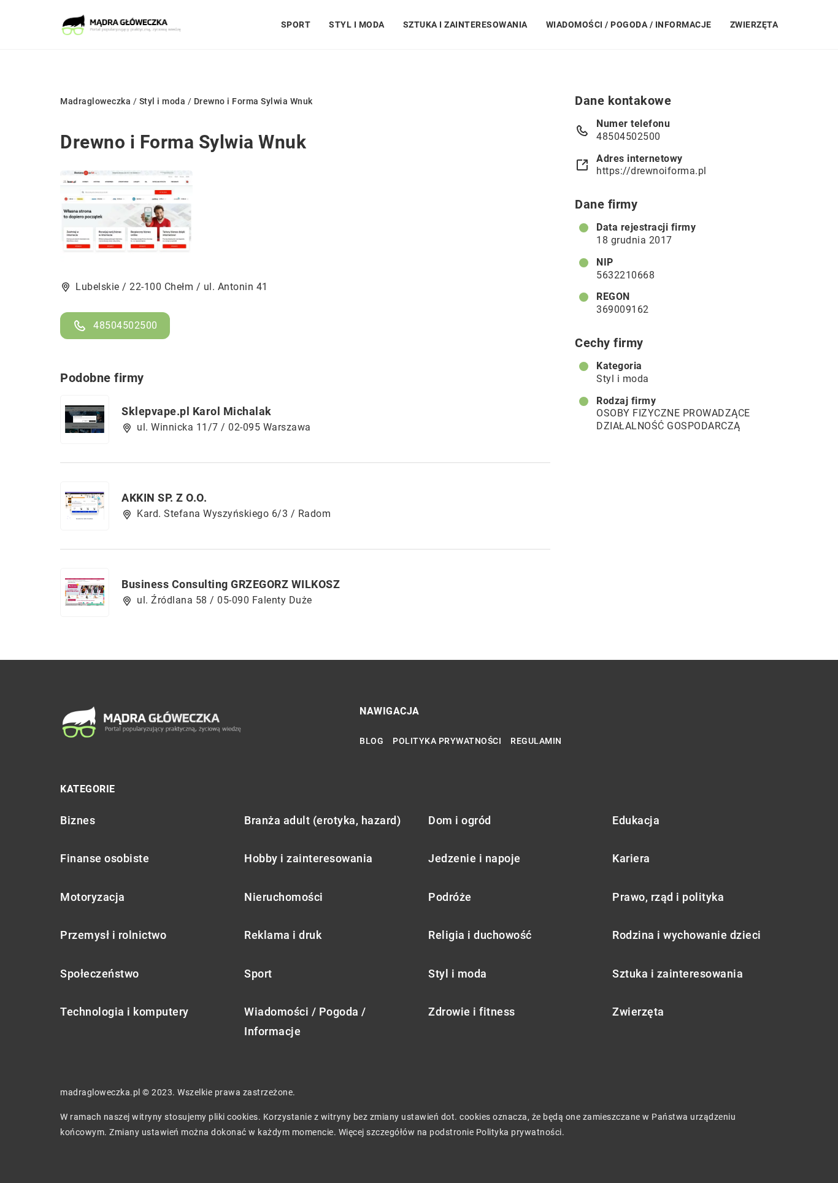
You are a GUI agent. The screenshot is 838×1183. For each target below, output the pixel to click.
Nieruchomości (283, 896)
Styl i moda (357, 24)
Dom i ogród (459, 820)
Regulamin (536, 741)
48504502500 (125, 325)
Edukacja (635, 820)
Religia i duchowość (480, 934)
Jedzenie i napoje (474, 858)
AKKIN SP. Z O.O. (164, 497)
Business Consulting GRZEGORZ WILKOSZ (230, 584)
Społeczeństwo (99, 973)
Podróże (450, 896)
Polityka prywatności (447, 741)
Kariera (631, 858)
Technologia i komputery (124, 1011)
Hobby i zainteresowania (308, 858)
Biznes (77, 820)
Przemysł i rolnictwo (113, 934)
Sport (296, 24)
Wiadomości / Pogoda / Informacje (629, 24)
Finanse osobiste (104, 858)
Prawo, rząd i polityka (668, 896)
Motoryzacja (92, 896)
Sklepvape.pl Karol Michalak (196, 411)
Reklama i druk (282, 934)
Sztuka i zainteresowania (465, 24)
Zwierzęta (754, 24)
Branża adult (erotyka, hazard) (322, 820)
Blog (371, 741)
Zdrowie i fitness (471, 1011)
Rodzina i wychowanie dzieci (686, 934)
